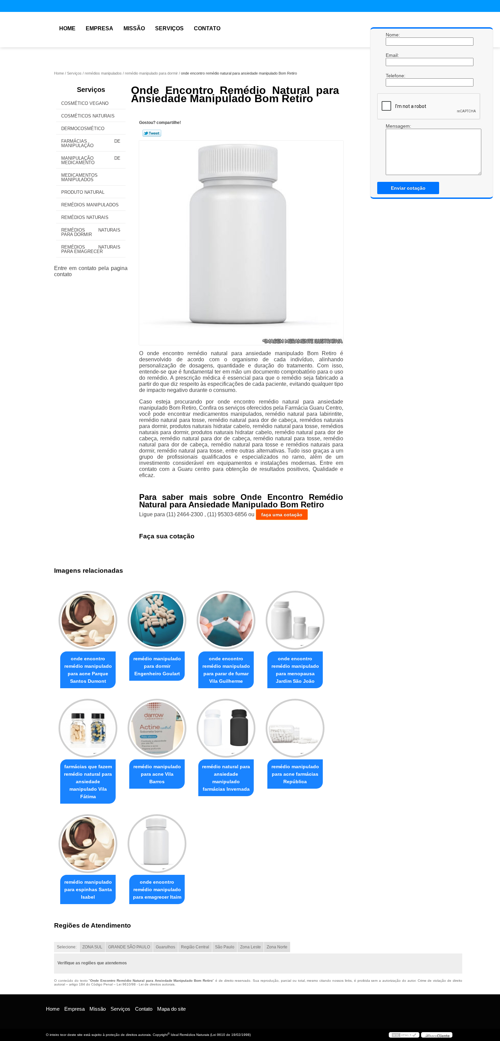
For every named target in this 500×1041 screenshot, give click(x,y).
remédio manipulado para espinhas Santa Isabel (88, 889)
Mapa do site (171, 1009)
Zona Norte (277, 947)
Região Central (195, 947)
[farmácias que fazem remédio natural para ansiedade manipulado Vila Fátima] (88, 728)
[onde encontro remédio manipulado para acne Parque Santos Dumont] (88, 620)
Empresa (99, 28)
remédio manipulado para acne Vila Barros (157, 774)
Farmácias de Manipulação (90, 143)
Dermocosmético (82, 128)
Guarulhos (165, 947)
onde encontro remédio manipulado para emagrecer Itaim (157, 889)
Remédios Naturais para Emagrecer (90, 249)
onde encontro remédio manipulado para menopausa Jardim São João (295, 670)
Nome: (392, 34)
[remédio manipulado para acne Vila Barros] (157, 728)
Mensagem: (392, 126)
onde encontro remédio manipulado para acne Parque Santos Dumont (88, 670)
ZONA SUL (92, 947)
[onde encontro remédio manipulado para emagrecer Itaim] (157, 843)
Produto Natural (82, 192)
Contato (207, 28)
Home (67, 28)
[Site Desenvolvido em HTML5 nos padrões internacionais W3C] (404, 1035)
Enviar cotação (408, 188)
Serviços (169, 28)
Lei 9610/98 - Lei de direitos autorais (145, 984)
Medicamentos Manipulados (79, 177)
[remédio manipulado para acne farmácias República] (295, 728)
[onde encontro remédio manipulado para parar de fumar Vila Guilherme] (226, 620)
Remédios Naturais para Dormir (90, 232)
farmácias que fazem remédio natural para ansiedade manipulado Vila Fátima (88, 781)
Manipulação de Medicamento (90, 160)
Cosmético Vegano (85, 103)
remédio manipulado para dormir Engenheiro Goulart (157, 666)
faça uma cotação (281, 514)
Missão (134, 28)
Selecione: (67, 947)
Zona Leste (250, 947)
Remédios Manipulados (90, 204)
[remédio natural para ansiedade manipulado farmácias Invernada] (226, 728)
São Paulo (224, 947)
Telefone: (392, 75)
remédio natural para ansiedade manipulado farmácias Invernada (226, 778)
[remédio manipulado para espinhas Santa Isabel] (88, 843)
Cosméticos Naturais (88, 116)
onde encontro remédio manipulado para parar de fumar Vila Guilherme (226, 670)
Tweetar (152, 133)
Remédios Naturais (85, 217)
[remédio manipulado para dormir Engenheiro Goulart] (157, 620)
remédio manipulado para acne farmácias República (295, 774)
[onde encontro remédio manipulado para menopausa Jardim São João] (295, 620)
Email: (392, 55)
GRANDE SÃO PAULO (129, 947)
